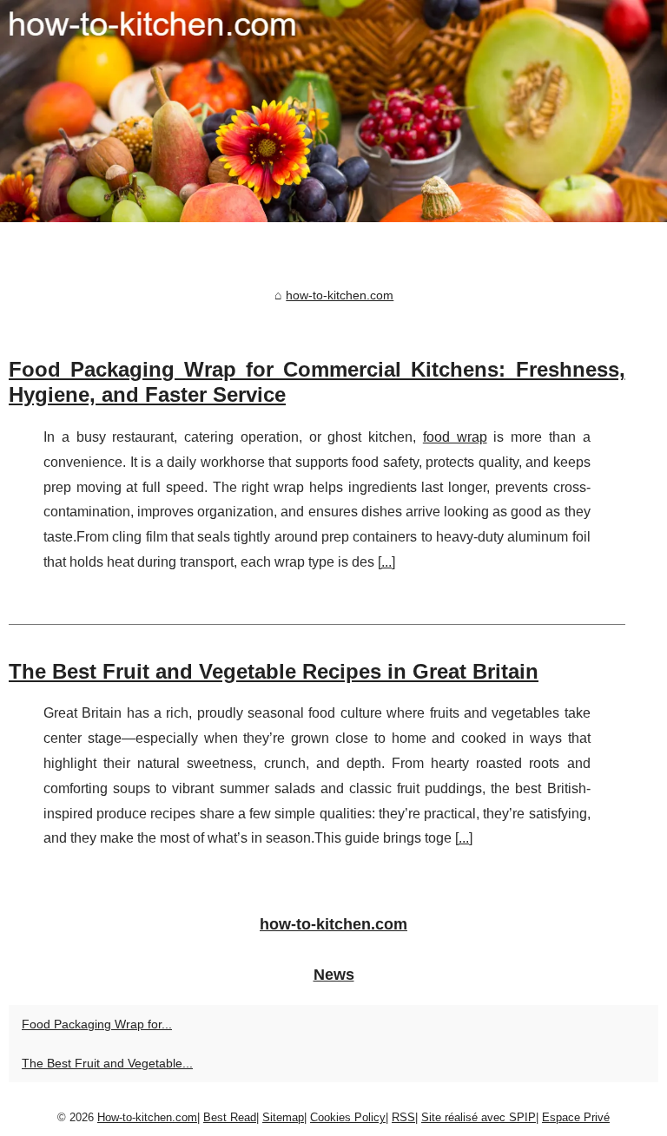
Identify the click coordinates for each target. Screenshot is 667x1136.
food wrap (455, 437)
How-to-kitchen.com (147, 1117)
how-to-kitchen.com (339, 295)
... (386, 562)
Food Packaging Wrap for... (97, 1024)
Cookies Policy (348, 1117)
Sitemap (283, 1117)
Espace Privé (576, 1117)
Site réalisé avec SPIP (478, 1117)
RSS (403, 1117)
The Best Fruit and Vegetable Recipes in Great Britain (273, 671)
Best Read (229, 1117)
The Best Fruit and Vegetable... (107, 1063)
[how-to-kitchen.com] (333, 111)
